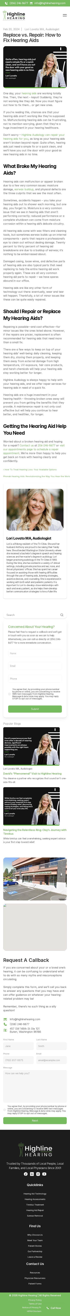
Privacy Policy (35, 1300)
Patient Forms (35, 1283)
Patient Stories (35, 1246)
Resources (35, 1272)
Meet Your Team (35, 1240)
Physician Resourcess (35, 1278)
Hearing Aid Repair (35, 1210)
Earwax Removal (35, 1216)
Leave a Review (35, 1257)
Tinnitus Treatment (35, 1205)
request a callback (38, 631)
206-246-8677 (46, 445)
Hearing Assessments (35, 1199)
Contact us (27, 445)
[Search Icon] (35, 615)
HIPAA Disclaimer (35, 1311)
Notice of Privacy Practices (35, 1307)
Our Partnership (35, 1251)
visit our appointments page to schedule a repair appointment (34, 449)
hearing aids (29, 93)
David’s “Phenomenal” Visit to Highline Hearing (32, 773)
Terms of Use (35, 1304)
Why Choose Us (35, 1235)
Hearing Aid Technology (35, 1194)
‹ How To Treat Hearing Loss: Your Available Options (30, 469)
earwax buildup (24, 189)
